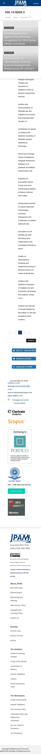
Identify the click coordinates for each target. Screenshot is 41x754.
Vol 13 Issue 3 (15, 9)
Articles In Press (16, 635)
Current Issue (15, 631)
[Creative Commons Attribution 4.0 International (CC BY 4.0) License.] (15, 556)
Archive (15, 17)
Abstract (8, 17)
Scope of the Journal (18, 661)
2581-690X (25, 548)
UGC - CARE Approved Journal (19, 485)
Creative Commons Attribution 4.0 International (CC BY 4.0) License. (20, 573)
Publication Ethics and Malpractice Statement (19, 717)
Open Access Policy (18, 605)
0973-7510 (24, 545)
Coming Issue (24, 17)
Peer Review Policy (18, 709)
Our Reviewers (16, 733)
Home (7, 9)
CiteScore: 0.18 (13, 383)
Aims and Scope (16, 588)
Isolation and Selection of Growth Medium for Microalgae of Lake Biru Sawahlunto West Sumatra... (27, 313)
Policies (14, 679)
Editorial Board (16, 592)
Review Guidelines (18, 674)
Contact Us (14, 618)
